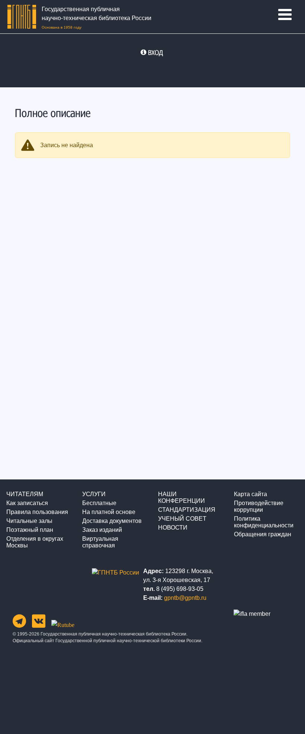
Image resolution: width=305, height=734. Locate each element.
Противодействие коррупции (258, 506)
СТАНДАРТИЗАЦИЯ (186, 510)
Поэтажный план (29, 530)
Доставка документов (112, 521)
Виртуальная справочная (100, 542)
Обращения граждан (262, 534)
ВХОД (155, 52)
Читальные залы (29, 521)
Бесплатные (99, 503)
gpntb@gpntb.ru (185, 598)
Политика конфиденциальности (263, 521)
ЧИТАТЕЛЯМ (24, 494)
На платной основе (108, 512)
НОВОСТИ (172, 527)
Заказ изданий (102, 530)
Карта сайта (250, 494)
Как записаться (27, 503)
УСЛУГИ (94, 494)
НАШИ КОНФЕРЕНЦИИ (181, 497)
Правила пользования (37, 512)
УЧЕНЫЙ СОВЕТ (182, 518)
